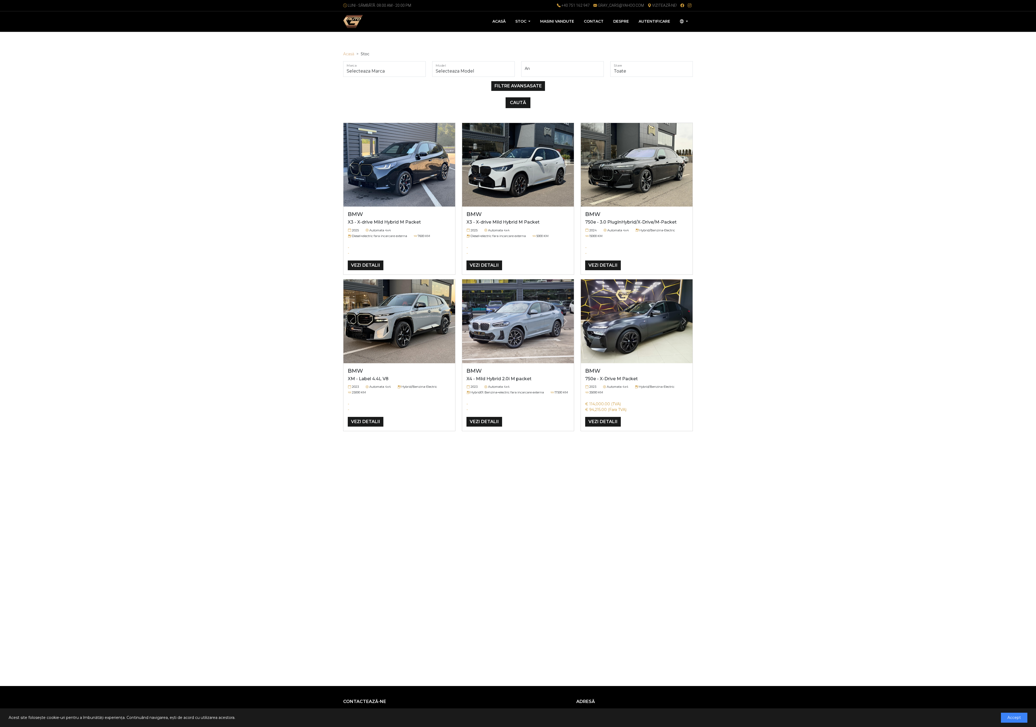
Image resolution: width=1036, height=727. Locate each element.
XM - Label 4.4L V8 (368, 378)
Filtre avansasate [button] (518, 85)
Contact (594, 21)
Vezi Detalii (365, 265)
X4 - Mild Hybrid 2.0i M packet (498, 378)
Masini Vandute (557, 21)
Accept (1014, 717)
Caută (518, 102)
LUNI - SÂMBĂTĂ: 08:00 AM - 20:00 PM (379, 5)
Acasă (499, 21)
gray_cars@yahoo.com (621, 5)
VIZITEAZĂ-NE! (664, 5)
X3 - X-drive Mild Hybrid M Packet (384, 222)
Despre (621, 21)
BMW (355, 214)
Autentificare (654, 21)
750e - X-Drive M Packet (611, 378)
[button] (351, 165)
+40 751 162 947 (575, 5)
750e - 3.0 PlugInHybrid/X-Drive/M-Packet (631, 222)
